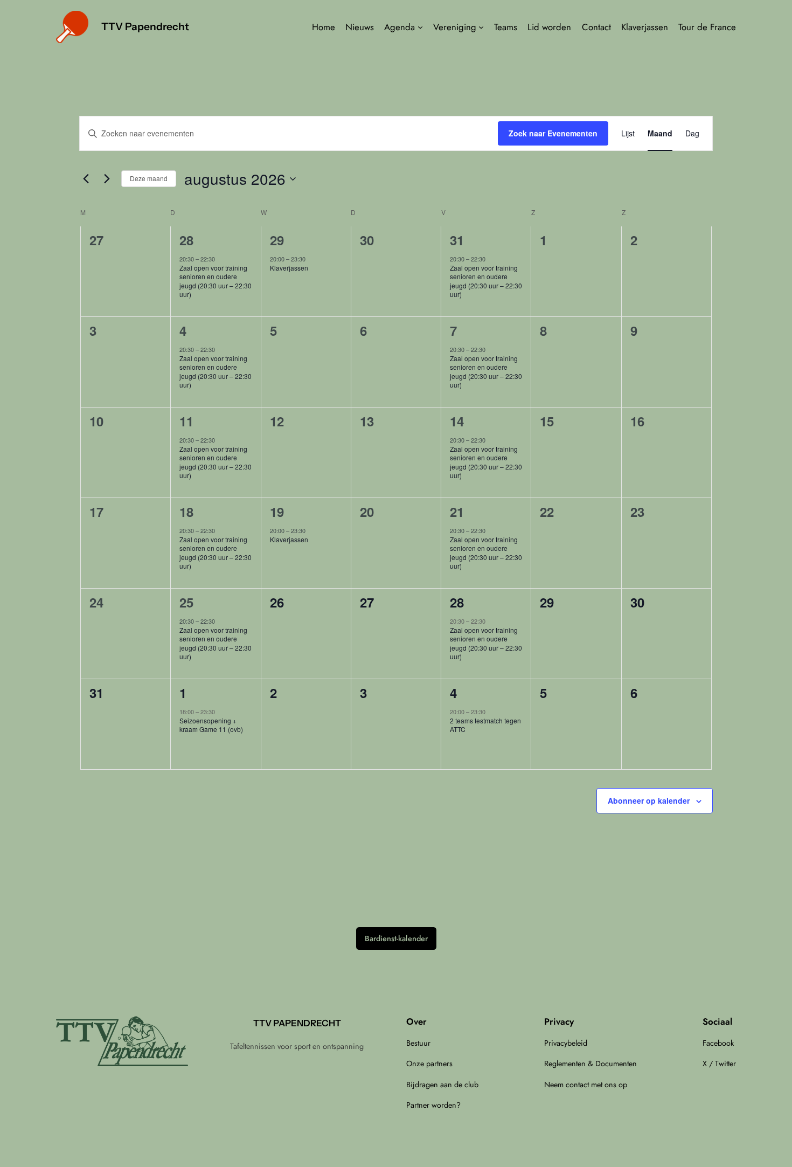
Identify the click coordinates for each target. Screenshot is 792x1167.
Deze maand (149, 178)
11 (186, 421)
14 (457, 421)
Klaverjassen (289, 267)
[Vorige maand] (85, 178)
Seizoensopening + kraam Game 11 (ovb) (211, 725)
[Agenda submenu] (420, 27)
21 (457, 511)
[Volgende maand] (106, 178)
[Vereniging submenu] (481, 27)
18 (186, 511)
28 (186, 240)
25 (186, 602)
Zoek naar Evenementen (553, 133)
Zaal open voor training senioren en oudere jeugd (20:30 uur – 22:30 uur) (215, 281)
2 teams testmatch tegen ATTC (485, 725)
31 (457, 240)
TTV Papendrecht (145, 26)
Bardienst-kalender (396, 938)
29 (277, 240)
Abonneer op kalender (649, 800)
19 (277, 511)
